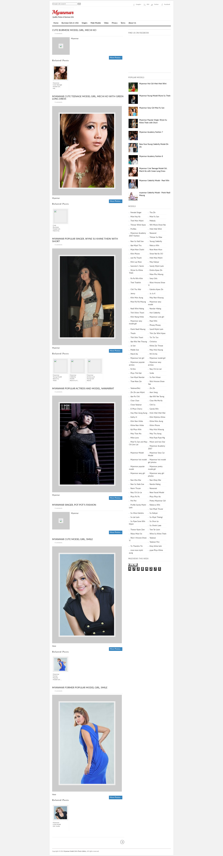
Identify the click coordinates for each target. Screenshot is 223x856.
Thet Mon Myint (137, 221)
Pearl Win (153, 321)
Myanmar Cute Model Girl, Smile (72, 539)
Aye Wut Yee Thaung (138, 342)
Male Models (96, 23)
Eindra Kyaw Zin (156, 270)
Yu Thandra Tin (136, 546)
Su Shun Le (154, 521)
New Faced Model (157, 493)
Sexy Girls (153, 278)
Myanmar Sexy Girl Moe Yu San (151, 108)
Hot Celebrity (155, 313)
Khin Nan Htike (136, 421)
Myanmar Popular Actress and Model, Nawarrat (83, 388)
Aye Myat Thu (136, 246)
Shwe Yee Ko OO (156, 254)
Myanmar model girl (157, 358)
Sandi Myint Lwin (156, 329)
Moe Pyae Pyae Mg (157, 438)
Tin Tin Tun (154, 338)
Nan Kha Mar (135, 480)
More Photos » (115, 58)
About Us (132, 23)
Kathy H (133, 417)
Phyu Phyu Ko (155, 497)
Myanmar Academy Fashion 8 (151, 156)
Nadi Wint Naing (137, 309)
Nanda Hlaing (155, 484)
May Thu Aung (155, 434)
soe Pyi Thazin (136, 258)
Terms (123, 23)
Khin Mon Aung (136, 298)
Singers (84, 23)
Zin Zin (152, 388)
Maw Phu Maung (156, 274)
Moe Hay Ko (135, 217)
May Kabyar (154, 262)
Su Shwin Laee (155, 526)
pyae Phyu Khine (156, 550)
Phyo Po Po (135, 497)
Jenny (132, 294)
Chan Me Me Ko (156, 401)
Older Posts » (122, 842)
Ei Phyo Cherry (136, 409)
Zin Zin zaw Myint (137, 392)
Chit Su (152, 405)
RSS (148, 4)
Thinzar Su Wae (156, 237)
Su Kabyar (154, 513)
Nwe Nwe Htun (156, 250)
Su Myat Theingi (156, 517)
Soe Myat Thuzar (156, 509)
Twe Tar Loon (155, 530)
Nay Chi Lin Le (136, 493)
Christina (153, 342)
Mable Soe (134, 350)
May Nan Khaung (157, 298)
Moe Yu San (154, 217)
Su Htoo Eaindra (137, 513)
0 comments (58, 33)
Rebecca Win (155, 505)
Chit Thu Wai (135, 289)
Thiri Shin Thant (136, 338)
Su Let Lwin (135, 517)
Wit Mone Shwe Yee (158, 225)
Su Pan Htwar (155, 377)
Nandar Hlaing (155, 309)
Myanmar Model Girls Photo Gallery (75, 851)
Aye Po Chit (135, 397)
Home (55, 23)
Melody (153, 221)
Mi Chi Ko (153, 354)
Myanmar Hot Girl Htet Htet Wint (152, 84)
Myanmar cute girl (157, 317)
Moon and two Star (157, 442)
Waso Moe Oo (136, 534)
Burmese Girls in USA (70, 23)
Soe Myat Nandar (137, 377)
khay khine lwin (156, 546)
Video (106, 23)
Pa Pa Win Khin (136, 278)
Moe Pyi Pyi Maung (138, 302)
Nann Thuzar (135, 488)
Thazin (133, 333)
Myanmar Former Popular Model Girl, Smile (79, 688)
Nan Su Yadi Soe (137, 241)
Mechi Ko (134, 354)
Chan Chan (134, 401)
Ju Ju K (152, 294)
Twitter (156, 4)
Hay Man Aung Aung (138, 413)
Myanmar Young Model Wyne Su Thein (154, 96)
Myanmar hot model (138, 460)
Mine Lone (134, 438)
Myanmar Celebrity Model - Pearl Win (154, 181)
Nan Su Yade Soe (137, 484)
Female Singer (135, 213)
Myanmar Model (137, 453)
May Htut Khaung (157, 430)
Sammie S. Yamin (137, 266)
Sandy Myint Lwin (157, 266)
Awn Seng (154, 392)
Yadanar (153, 538)
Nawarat (153, 233)
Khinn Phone (155, 425)
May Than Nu (135, 434)
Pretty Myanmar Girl (158, 501)
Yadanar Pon (155, 542)
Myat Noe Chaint (137, 250)
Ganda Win (154, 409)
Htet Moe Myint (156, 258)
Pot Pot (133, 501)
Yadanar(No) (135, 388)
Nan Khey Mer (155, 480)
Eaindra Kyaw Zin (156, 289)
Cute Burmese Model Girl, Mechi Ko (74, 30)
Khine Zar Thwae (156, 346)
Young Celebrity (156, 241)
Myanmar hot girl (137, 358)
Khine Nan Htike (137, 425)
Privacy (114, 23)
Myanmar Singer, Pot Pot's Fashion (74, 505)
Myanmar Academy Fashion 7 (151, 132)
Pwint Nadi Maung (137, 329)
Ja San (133, 346)
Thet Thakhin (135, 283)
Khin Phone (135, 254)
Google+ (138, 4)
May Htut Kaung (156, 350)
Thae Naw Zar (136, 381)
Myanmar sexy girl (137, 473)
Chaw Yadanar (136, 405)
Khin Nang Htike (137, 317)
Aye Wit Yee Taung (157, 397)
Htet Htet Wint (156, 229)
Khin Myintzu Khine (157, 417)
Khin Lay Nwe (136, 262)
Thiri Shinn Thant (137, 313)
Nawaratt (153, 488)
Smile (152, 373)
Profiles (133, 229)
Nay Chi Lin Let (156, 369)
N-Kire (133, 369)
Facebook (167, 4)
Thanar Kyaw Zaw (137, 530)
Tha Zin (153, 213)
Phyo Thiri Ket (136, 373)
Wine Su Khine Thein (158, 534)
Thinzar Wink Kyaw (138, 225)
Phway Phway (155, 325)
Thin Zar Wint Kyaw (157, 333)
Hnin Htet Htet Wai (157, 413)
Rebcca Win (154, 246)
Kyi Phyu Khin (135, 430)
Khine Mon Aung (156, 421)
